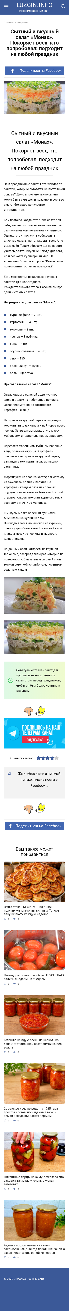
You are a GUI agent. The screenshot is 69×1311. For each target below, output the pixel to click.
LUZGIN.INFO (34, 5)
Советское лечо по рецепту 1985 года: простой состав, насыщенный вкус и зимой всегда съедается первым (31, 1112)
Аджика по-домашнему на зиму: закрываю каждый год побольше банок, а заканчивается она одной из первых (34, 1249)
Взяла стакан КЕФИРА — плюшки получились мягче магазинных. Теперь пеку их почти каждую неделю (31, 910)
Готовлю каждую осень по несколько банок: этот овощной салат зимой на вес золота (33, 1043)
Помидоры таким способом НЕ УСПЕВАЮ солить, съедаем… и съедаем (34, 977)
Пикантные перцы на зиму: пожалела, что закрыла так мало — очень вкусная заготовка (34, 1180)
